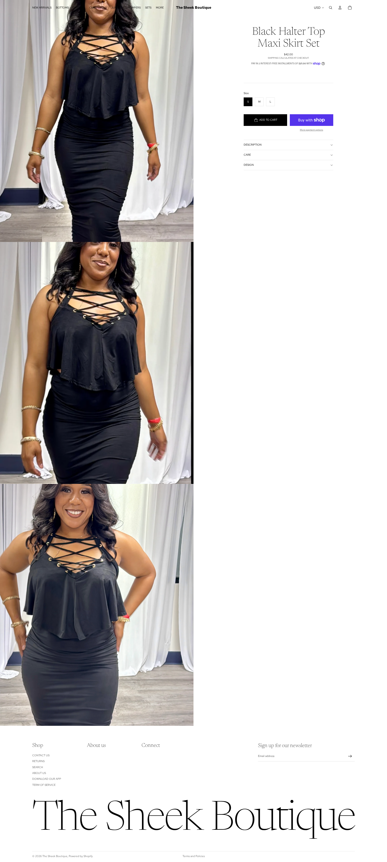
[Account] (340, 8)
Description (253, 145)
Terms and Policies (194, 856)
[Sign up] (350, 756)
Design (249, 165)
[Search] (330, 8)
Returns (38, 761)
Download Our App (46, 779)
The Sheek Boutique (54, 856)
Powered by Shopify (81, 856)
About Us (39, 773)
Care (247, 155)
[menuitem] (160, 7)
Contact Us (40, 755)
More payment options (311, 129)
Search (37, 767)
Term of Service (44, 785)
